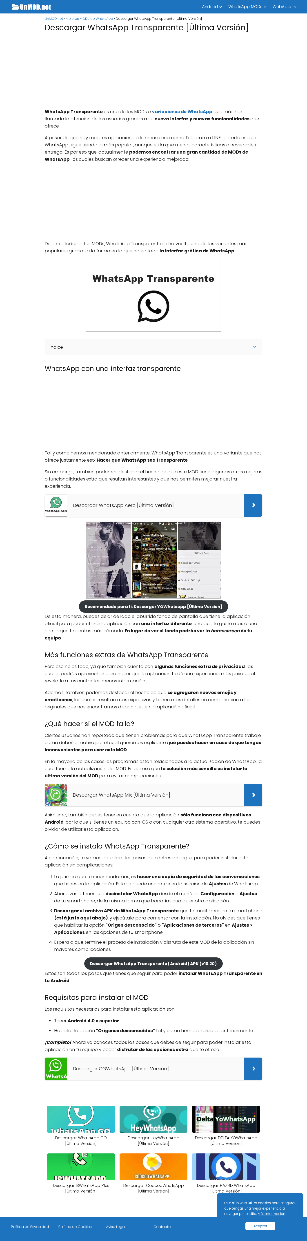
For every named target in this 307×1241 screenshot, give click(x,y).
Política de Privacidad (30, 1226)
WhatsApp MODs (245, 6)
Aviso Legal (115, 1226)
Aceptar (260, 1226)
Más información (271, 1213)
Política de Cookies (75, 1226)
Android (210, 6)
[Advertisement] (153, 68)
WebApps (282, 6)
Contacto (162, 1226)
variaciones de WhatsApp (182, 111)
